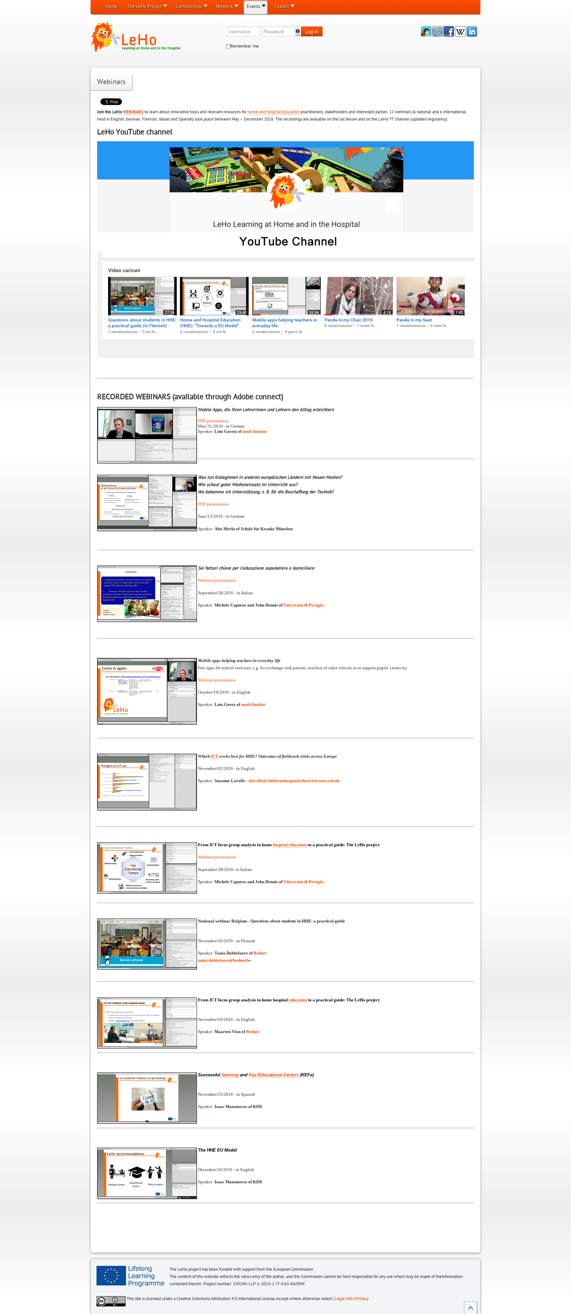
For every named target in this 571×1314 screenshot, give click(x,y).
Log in (311, 31)
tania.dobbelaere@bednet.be (224, 960)
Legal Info (343, 1299)
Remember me (244, 46)
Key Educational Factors (274, 1074)
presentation (218, 420)
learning (230, 1074)
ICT (214, 756)
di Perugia (304, 605)
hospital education (290, 844)
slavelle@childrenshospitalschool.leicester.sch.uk (293, 780)
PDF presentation (213, 503)
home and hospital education (273, 112)
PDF (202, 420)
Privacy (362, 1299)
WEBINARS (133, 112)
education (298, 999)
